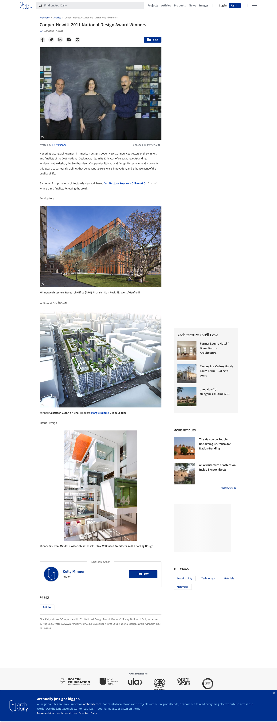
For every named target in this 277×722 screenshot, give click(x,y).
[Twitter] (51, 40)
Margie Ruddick (100, 413)
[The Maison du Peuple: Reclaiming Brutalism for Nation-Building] (184, 448)
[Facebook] (42, 40)
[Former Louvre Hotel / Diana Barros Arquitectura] (187, 351)
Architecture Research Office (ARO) (125, 183)
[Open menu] (254, 5)
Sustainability (184, 578)
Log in (223, 5)
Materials (229, 578)
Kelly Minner (74, 571)
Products (180, 5)
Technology (208, 578)
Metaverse (182, 587)
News (192, 5)
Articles (166, 5)
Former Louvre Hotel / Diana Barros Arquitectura (214, 348)
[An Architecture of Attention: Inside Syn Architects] (184, 473)
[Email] (69, 40)
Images (203, 5)
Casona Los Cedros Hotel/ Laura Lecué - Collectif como (216, 371)
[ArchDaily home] (26, 5)
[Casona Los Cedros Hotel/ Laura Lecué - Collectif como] (187, 373)
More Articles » (229, 487)
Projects (153, 5)
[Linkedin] (60, 40)
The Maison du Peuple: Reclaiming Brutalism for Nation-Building (215, 444)
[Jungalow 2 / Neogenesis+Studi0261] (187, 396)
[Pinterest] (77, 40)
